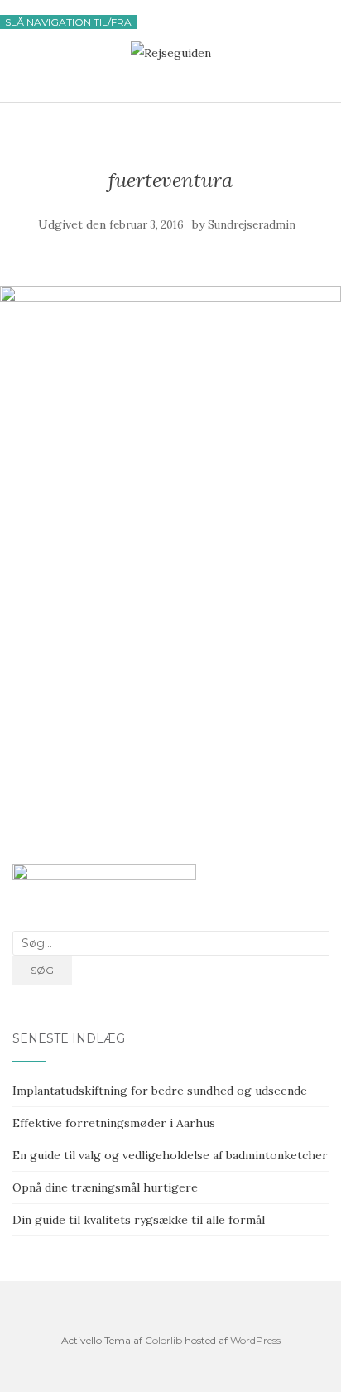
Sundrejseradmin (251, 225)
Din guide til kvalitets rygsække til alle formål (138, 1219)
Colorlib (163, 1340)
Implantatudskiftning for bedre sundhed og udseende (159, 1090)
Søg (42, 970)
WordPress (255, 1340)
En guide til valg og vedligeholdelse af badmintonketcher (170, 1155)
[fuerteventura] (170, 298)
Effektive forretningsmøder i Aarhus (113, 1122)
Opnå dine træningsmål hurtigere (105, 1187)
